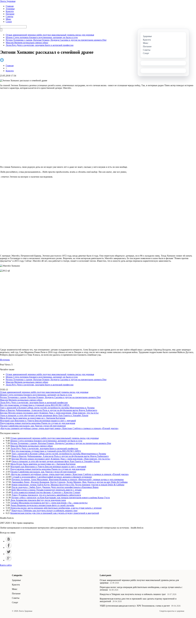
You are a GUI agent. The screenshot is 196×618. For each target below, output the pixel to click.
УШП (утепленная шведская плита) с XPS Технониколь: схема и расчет (135, 605)
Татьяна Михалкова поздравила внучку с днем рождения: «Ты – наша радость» (49, 503)
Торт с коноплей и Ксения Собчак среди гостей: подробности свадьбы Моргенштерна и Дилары (47, 407)
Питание (10, 14)
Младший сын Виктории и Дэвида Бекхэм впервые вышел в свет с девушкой (38, 420)
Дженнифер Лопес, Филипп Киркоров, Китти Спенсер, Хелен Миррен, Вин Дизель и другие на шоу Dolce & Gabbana (69, 482)
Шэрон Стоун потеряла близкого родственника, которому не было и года (42, 37)
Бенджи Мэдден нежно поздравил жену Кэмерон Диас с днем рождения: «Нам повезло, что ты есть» (49, 413)
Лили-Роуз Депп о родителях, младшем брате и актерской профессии (39, 45)
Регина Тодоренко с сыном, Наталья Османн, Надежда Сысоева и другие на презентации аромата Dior (56, 40)
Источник (5, 359)
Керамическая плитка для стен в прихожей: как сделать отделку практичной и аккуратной (54, 513)
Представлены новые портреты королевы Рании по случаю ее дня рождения (37, 423)
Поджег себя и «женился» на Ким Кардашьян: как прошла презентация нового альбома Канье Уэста (60, 497)
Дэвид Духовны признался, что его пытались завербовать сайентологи (46, 495)
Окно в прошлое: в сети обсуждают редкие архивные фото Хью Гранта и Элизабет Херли (44, 415)
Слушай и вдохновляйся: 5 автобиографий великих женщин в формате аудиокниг (51, 477)
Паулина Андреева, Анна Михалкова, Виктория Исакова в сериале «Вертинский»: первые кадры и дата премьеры (67, 479)
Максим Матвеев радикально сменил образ (27, 42)
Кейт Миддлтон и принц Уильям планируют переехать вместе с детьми (46, 490)
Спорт (9, 21)
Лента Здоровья (7, 1)
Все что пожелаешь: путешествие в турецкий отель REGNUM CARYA (34, 405)
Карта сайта (6, 565)
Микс (8, 19)
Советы (9, 16)
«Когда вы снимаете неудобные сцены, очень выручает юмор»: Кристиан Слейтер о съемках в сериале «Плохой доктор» (59, 428)
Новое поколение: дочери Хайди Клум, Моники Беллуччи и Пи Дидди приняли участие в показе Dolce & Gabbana (67, 484)
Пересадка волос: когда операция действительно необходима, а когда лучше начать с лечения (55, 508)
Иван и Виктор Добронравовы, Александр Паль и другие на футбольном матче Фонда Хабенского (48, 410)
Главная (9, 6)
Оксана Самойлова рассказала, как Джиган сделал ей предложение (33, 426)
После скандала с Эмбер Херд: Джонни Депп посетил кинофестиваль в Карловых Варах (55, 487)
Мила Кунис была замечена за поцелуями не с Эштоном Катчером (32, 418)
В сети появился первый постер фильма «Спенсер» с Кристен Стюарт (45, 492)
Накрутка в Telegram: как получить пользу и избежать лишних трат (44, 510)
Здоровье (10, 8)
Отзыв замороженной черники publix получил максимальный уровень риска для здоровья (50, 35)
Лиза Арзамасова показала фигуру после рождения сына (38, 500)
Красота (10, 11)
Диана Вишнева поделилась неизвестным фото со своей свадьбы (42, 505)
